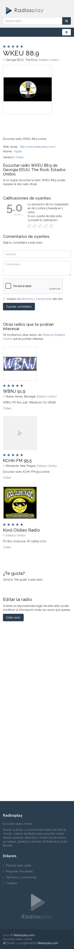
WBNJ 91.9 (14, 391)
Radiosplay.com (24, 935)
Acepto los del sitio (35, 298)
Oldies (19, 157)
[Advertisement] (22, 123)
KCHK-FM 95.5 (17, 460)
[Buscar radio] (66, 21)
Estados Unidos (49, 59)
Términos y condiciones (21, 877)
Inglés (18, 151)
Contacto (12, 883)
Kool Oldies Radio (21, 530)
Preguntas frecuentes (19, 871)
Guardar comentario (19, 306)
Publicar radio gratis (18, 865)
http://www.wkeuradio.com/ (38, 146)
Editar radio (13, 617)
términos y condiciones (37, 298)
